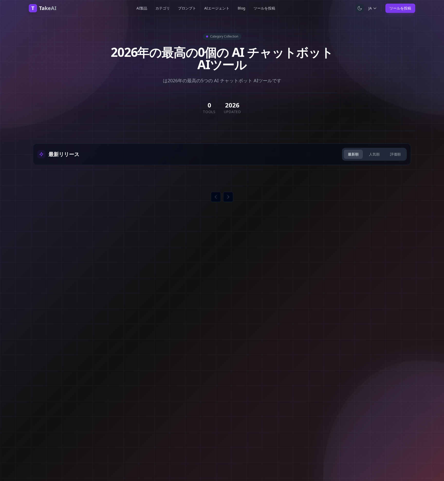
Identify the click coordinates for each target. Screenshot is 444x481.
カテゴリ (162, 8)
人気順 (374, 154)
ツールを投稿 (264, 8)
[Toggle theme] (359, 8)
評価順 (395, 154)
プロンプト (187, 8)
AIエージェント (216, 8)
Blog (241, 8)
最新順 (353, 154)
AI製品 (141, 8)
